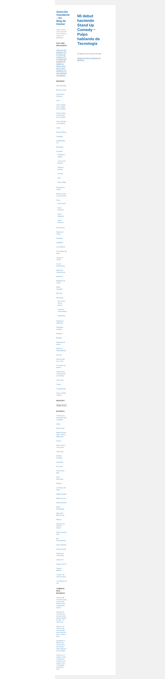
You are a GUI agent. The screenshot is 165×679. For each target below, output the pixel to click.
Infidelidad (59, 242)
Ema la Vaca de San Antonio (61, 303)
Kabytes (58, 483)
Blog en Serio (60, 428)
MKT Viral (59, 293)
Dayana (58, 441)
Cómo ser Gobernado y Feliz (61, 52)
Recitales (59, 338)
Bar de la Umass (61, 90)
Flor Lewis (59, 466)
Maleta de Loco (61, 498)
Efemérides (59, 147)
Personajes (59, 298)
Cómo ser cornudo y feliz (61, 57)
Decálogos (59, 136)
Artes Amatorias (61, 85)
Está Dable (59, 462)
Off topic (60, 173)
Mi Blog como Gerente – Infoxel (60, 526)
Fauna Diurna (62, 203)
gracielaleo (59, 640)
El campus (59, 151)
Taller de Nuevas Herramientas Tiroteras (61, 374)
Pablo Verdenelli (61, 545)
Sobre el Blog (62, 182)
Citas (57, 100)
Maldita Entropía (61, 494)
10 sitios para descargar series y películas (61, 417)
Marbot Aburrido (61, 502)
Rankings (59, 333)
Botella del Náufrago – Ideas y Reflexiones (61, 434)
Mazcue (58, 519)
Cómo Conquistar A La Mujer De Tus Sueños (61, 107)
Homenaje (59, 238)
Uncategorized (61, 389)
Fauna (58, 200)
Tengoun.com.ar (61, 564)
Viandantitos (61, 315)
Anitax (58, 424)
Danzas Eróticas (61, 132)
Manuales (59, 276)
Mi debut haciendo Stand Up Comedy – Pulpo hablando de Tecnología (61, 647)
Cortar (58, 128)
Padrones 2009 (61, 549)
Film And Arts (60, 227)
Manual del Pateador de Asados (61, 61)
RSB (59, 178)
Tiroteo (58, 384)
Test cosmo (59, 380)
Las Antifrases (60, 247)
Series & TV (59, 560)
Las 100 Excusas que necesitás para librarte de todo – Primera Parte (61, 618)
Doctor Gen (59, 451)
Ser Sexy (59, 355)
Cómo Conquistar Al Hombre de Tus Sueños (61, 115)
